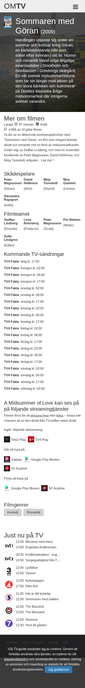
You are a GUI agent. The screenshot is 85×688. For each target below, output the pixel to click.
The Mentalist (35, 612)
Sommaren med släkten (42, 599)
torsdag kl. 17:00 (32, 321)
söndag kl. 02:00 (32, 368)
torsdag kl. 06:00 (32, 315)
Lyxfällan (32, 567)
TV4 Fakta (11, 261)
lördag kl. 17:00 (31, 361)
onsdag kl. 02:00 (32, 288)
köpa (59, 415)
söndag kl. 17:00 (32, 382)
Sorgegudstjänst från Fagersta (47, 560)
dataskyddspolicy (16, 659)
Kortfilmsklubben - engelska (45, 554)
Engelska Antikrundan (41, 547)
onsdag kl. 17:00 (32, 301)
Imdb (43, 124)
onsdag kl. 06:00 (32, 295)
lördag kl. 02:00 (31, 348)
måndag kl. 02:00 (33, 388)
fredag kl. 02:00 (31, 328)
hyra (45, 415)
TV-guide (20, 649)
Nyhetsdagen (35, 580)
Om (15, 6)
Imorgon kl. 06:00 (33, 274)
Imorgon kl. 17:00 (33, 281)
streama (36, 415)
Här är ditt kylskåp (37, 593)
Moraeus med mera (39, 541)
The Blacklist (35, 606)
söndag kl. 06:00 (32, 375)
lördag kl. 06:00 (31, 355)
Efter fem (32, 586)
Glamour (32, 619)
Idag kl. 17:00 (30, 261)
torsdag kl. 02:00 (32, 308)
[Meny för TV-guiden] (76, 7)
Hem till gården (36, 625)
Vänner (31, 573)
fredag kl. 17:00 (31, 341)
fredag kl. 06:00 (31, 335)
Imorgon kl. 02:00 (33, 268)
